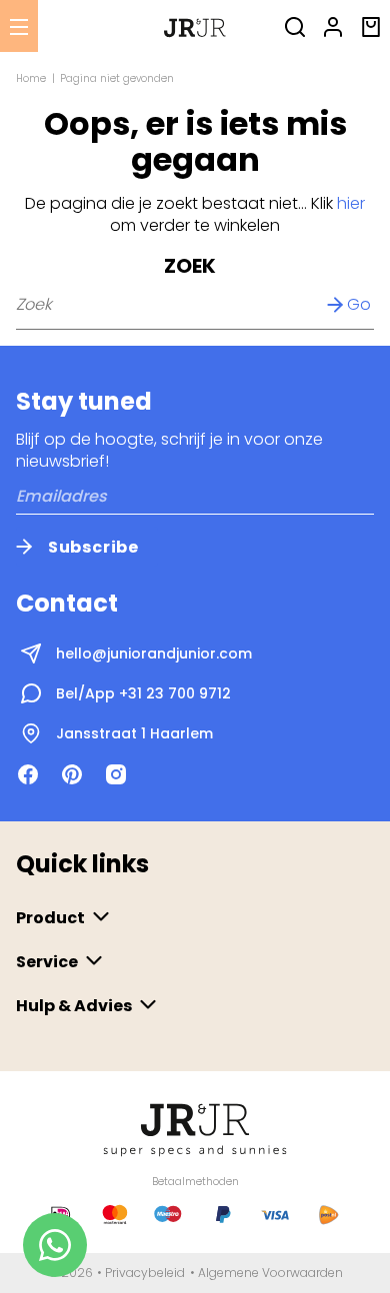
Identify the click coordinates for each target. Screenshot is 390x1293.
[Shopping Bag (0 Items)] (371, 25)
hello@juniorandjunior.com (154, 653)
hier (351, 203)
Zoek (190, 266)
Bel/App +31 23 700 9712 (143, 693)
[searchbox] (195, 305)
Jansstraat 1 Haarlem (134, 733)
